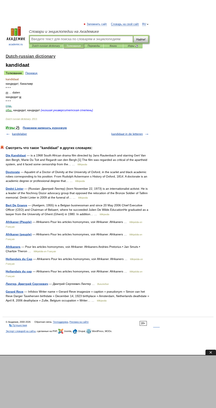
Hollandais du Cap (19, 259)
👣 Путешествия (18, 325)
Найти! (141, 39)
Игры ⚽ (133, 45)
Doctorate (13, 172)
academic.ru (16, 44)
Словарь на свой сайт (125, 24)
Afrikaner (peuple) (19, 234)
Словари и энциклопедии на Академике (64, 31)
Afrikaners (13, 246)
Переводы (94, 45)
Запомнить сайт (97, 24)
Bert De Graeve (16, 205)
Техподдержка (60, 322)
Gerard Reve (14, 291)
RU (144, 24)
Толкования (73, 45)
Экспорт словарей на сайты (21, 331)
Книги (113, 45)
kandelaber (19, 134)
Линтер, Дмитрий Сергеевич (27, 283)
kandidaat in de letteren (127, 134)
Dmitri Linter (14, 188)
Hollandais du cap (19, 271)
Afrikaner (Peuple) (19, 222)
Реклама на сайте (79, 322)
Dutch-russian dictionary (46, 45)
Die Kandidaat (16, 155)
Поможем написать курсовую (45, 127)
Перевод (31, 73)
